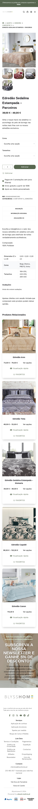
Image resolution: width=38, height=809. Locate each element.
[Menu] (35, 12)
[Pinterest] (24, 715)
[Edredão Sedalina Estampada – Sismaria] (19, 459)
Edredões (29, 199)
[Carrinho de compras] (27, 12)
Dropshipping (27, 754)
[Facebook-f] (10, 715)
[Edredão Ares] (19, 336)
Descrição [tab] (19, 208)
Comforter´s (18, 199)
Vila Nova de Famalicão (19, 782)
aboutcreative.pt (23, 794)
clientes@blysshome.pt (19, 767)
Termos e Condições (11, 741)
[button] (7, 173)
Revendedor (11, 757)
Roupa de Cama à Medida (19, 734)
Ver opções (27, 363)
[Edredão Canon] (19, 585)
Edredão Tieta (19, 419)
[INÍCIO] (3, 23)
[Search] (24, 12)
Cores (4, 138)
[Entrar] (31, 12)
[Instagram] (13, 715)
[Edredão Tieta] (19, 398)
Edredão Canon (19, 606)
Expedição (27, 745)
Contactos (27, 749)
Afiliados (11, 754)
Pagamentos (26, 741)
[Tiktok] (28, 715)
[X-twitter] (17, 715)
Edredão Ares (19, 357)
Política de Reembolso (11, 750)
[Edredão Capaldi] (19, 524)
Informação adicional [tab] (19, 213)
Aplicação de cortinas (19, 723)
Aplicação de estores (19, 727)
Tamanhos (6, 150)
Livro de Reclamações (27, 758)
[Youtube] (21, 715)
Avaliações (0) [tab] (19, 218)
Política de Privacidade (11, 745)
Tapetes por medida (19, 730)
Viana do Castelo (19, 786)
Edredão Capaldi (19, 545)
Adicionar (24, 167)
